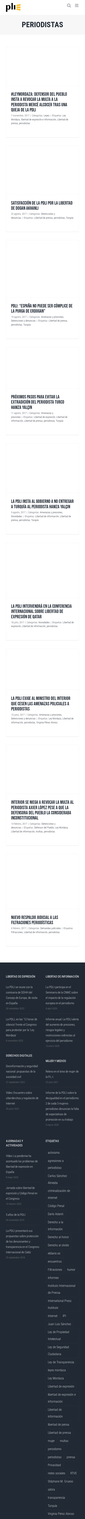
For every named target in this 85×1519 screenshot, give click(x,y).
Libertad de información (47, 516)
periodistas (24, 123)
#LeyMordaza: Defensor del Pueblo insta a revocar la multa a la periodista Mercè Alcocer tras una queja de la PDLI (39, 102)
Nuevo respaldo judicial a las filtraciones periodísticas (34, 920)
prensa (71, 1457)
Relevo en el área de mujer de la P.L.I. (62, 1074)
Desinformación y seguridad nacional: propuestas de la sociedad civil (22, 1071)
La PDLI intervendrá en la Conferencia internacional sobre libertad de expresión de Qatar (41, 611)
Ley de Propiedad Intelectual (58, 1335)
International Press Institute (59, 1304)
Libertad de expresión (44, 417)
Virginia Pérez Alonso (47, 722)
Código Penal (56, 1206)
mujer (51, 1441)
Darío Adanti (55, 1214)
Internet (53, 1316)
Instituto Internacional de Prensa (61, 1289)
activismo (54, 1153)
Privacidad (54, 1465)
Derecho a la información (55, 1225)
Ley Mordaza (55, 718)
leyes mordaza (57, 1370)
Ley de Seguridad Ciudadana (58, 1350)
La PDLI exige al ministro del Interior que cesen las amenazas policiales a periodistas (40, 704)
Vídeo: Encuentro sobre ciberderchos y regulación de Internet (22, 1098)
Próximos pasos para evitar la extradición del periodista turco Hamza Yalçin (37, 402)
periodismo (54, 1449)
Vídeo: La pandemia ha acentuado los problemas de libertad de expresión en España (22, 1164)
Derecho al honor (58, 1237)
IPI (64, 1316)
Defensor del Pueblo (44, 827)
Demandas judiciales (50, 928)
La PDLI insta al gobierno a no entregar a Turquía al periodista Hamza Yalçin (42, 504)
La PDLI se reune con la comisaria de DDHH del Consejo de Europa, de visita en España (21, 995)
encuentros (55, 1261)
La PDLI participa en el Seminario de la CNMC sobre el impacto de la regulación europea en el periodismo (62, 995)
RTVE (73, 1473)
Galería (42, 66)
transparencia (56, 1498)
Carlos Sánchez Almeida (57, 1179)
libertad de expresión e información (38, 119)
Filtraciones (17, 932)
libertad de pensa (58, 1424)
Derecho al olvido (58, 1245)
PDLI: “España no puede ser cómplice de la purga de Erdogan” (42, 308)
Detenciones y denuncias (23, 320)
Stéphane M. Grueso (60, 1481)
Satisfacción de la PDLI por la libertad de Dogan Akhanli (42, 205)
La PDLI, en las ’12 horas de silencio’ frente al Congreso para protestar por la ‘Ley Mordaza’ (21, 1027)
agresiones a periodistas (56, 1164)
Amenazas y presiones (52, 316)
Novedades (16, 516)
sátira (51, 1489)
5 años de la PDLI (16, 1215)
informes (53, 1278)
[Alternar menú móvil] (77, 5)
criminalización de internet (59, 1194)
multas (39, 831)
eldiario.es (54, 1253)
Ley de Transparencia (61, 1362)
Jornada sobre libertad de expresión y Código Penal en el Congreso (21, 1193)
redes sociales (56, 1473)
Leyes (46, 115)
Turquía (69, 217)
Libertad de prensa (43, 217)
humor (71, 1270)
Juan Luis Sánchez (59, 1324)
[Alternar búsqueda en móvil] (69, 5)
